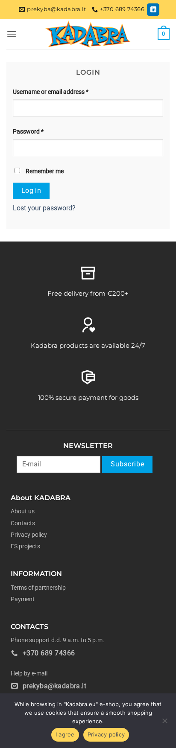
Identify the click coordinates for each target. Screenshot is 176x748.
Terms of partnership (38, 587)
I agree (65, 734)
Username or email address (50, 92)
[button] (11, 33)
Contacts (23, 523)
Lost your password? (44, 208)
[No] (164, 723)
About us (23, 511)
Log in (31, 191)
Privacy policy (29, 534)
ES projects (25, 546)
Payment (23, 599)
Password (28, 131)
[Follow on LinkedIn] (153, 9)
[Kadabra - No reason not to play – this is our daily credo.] (88, 34)
